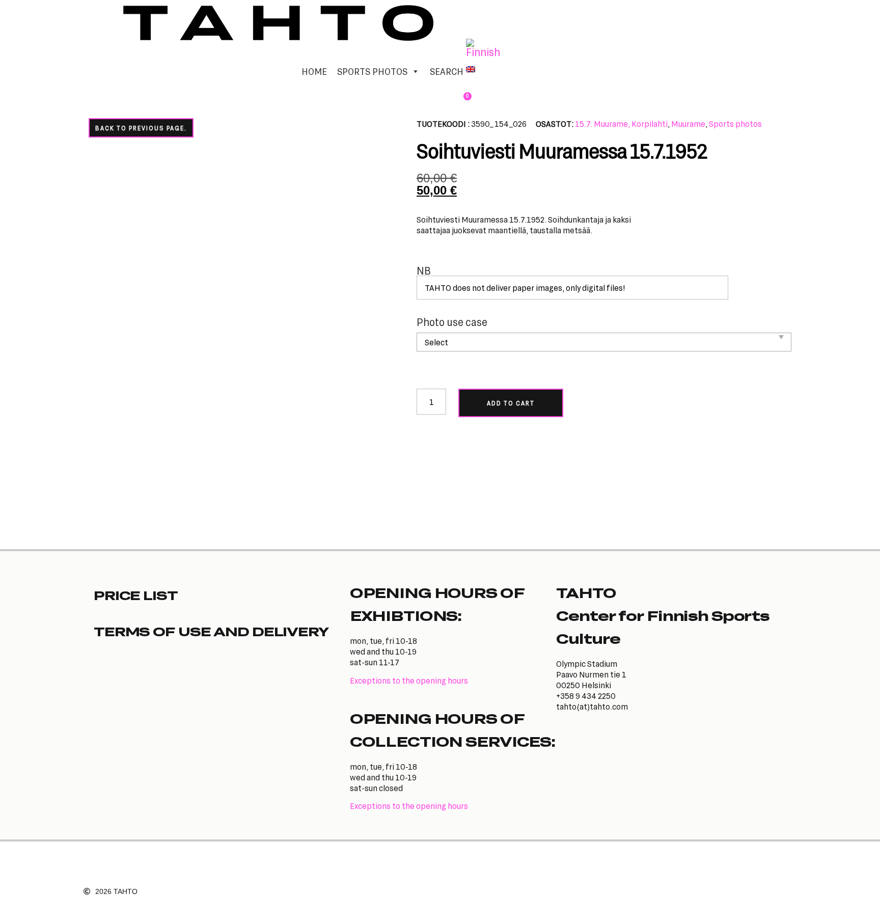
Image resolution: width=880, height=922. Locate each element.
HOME (314, 71)
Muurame (688, 123)
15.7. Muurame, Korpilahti (621, 123)
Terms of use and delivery (211, 631)
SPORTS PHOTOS (372, 71)
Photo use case (452, 322)
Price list (136, 595)
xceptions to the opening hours (411, 680)
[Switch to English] (470, 69)
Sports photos (735, 123)
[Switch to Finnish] (483, 48)
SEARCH (446, 71)
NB (424, 270)
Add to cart (511, 402)
